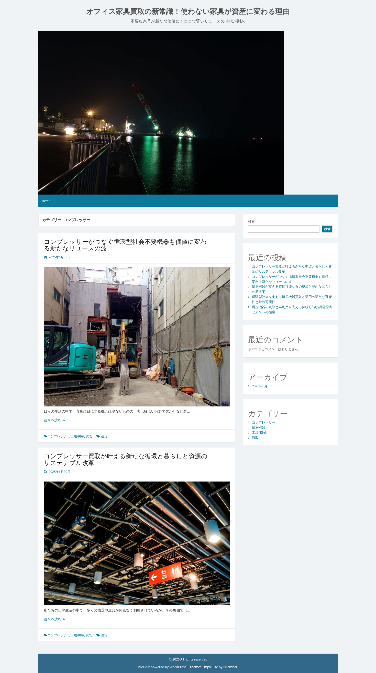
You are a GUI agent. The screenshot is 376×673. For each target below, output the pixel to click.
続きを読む (54, 420)
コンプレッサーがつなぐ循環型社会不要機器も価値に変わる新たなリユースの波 (125, 244)
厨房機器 (258, 427)
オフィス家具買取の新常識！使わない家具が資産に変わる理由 (188, 11)
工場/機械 (77, 436)
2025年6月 (260, 386)
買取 (89, 436)
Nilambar (230, 667)
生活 (104, 436)
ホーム (47, 200)
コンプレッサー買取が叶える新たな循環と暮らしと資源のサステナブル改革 (125, 459)
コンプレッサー (58, 436)
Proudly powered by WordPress (162, 667)
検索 (251, 221)
